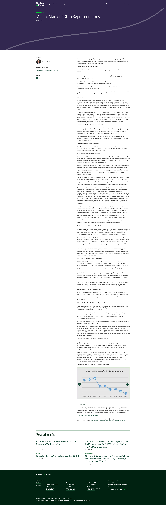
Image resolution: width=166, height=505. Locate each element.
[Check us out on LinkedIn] (70, 498)
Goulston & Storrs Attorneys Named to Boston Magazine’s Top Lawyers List (56, 442)
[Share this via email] (39, 78)
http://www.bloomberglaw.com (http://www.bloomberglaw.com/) (108, 420)
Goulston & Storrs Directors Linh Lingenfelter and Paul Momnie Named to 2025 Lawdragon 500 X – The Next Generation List (106, 444)
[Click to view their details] (43, 61)
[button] (79, 384)
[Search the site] (129, 4)
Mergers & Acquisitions (51, 70)
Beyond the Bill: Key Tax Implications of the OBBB (57, 456)
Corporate (40, 70)
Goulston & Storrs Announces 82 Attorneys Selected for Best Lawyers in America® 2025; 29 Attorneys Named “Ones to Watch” (107, 459)
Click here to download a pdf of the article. (88, 415)
